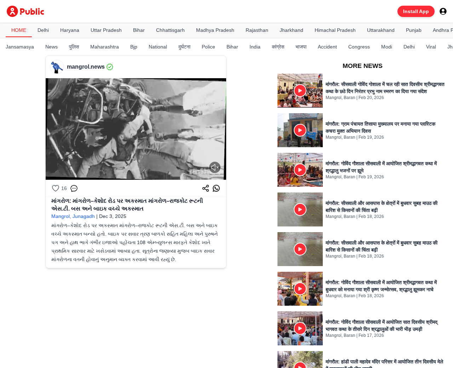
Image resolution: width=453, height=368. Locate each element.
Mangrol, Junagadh (73, 216)
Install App (416, 11)
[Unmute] (214, 167)
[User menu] (443, 11)
